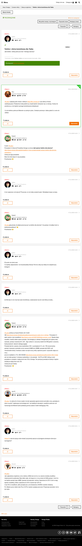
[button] (79, 34)
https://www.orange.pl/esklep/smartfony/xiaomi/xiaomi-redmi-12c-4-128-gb (28, 335)
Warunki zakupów (52, 540)
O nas (43, 522)
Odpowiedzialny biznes (20, 538)
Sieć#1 (10, 538)
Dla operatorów (34, 522)
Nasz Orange (6, 7)
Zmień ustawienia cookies (41, 538)
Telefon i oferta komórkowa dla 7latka (18, 49)
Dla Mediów (33, 525)
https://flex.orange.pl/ (33, 101)
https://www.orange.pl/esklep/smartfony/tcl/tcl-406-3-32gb (42, 355)
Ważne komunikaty (31, 540)
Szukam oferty (15, 7)
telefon (68, 47)
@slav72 (7, 438)
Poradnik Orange (11, 540)
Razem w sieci (30, 538)
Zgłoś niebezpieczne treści (55, 538)
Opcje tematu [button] (6, 12)
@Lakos (7, 101)
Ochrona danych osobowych (8, 542)
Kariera (43, 525)
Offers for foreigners (33, 542)
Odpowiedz (74, 75)
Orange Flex (4, 538)
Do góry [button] (5, 513)
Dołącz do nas (60, 2)
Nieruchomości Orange (21, 542)
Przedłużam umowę (6, 524)
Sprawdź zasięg (22, 524)
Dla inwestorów (34, 524)
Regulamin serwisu (41, 540)
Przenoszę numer (5, 522)
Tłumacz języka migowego (69, 538)
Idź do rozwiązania (74, 18)
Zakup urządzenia (26, 7)
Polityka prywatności (62, 540)
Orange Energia (20, 540)
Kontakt (43, 524)
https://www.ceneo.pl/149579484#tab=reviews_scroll (36, 337)
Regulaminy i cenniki (6, 525)
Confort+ (3, 540)
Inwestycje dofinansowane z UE (46, 542)
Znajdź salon (21, 522)
